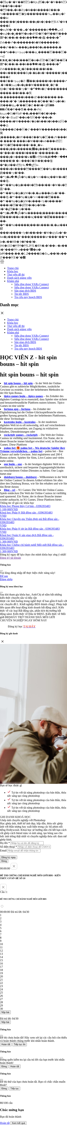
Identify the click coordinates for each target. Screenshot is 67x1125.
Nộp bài (5, 1012)
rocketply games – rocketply (21, 434)
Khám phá (13, 281)
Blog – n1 (9, 489)
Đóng (4, 861)
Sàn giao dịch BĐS (25, 290)
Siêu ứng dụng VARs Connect (31, 284)
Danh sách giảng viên (19, 277)
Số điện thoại (8, 846)
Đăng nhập (6, 579)
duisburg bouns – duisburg (20, 477)
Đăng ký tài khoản (10, 557)
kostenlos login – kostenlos (20, 421)
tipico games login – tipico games (23, 396)
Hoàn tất (5, 1044)
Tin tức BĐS (21, 293)
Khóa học (12, 271)
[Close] (1, 570)
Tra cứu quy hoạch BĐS (28, 297)
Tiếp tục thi (19, 1044)
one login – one (13, 464)
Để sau (4, 576)
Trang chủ (13, 268)
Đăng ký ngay (8, 857)
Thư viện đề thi (15, 274)
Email (3, 850)
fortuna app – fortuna (17, 409)
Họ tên (5, 842)
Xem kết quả (18, 1123)
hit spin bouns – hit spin (18, 383)
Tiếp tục (14, 1088)
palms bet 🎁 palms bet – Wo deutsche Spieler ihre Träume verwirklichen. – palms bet (32, 449)
